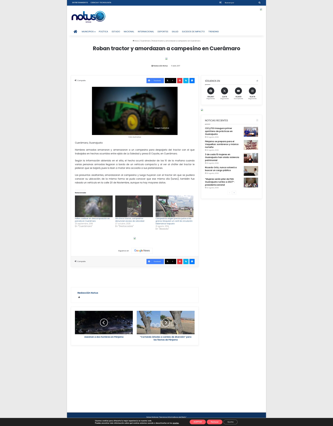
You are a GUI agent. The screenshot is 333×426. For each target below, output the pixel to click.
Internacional (146, 31)
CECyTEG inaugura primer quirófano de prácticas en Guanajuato (219, 131)
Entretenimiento (80, 2)
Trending (213, 31)
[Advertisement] (134, 276)
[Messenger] (192, 80)
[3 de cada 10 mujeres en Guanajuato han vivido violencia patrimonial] (251, 158)
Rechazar (215, 422)
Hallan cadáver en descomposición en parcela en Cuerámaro (92, 219)
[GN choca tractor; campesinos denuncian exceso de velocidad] (134, 206)
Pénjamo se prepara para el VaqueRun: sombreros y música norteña (221, 144)
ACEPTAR (198, 422)
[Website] (79, 297)
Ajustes (230, 422)
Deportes (163, 31)
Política (103, 31)
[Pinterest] (179, 80)
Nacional (129, 31)
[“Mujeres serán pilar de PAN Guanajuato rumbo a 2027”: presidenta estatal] (251, 182)
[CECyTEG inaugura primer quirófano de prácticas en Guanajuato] (251, 132)
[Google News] (142, 251)
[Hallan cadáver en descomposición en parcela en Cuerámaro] (94, 206)
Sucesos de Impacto (193, 31)
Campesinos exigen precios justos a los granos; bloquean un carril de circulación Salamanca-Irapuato (174, 221)
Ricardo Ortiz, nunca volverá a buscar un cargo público (221, 169)
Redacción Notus (160, 66)
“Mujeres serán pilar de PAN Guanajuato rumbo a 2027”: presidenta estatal (219, 182)
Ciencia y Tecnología (101, 2)
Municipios (88, 31)
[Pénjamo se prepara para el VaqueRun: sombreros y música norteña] (251, 145)
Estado (116, 31)
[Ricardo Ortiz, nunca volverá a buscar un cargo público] (251, 171)
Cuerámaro (146, 41)
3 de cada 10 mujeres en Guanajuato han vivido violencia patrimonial (222, 157)
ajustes (176, 423)
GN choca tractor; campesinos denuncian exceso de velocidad (129, 219)
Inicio (136, 41)
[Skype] (185, 80)
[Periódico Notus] (88, 17)
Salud (175, 31)
